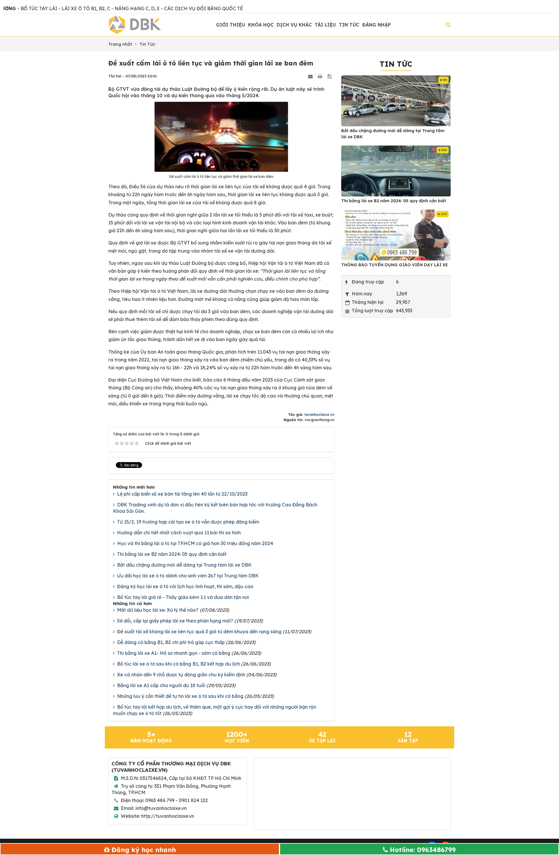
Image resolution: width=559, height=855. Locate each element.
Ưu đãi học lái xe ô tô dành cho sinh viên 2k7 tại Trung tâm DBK (188, 576)
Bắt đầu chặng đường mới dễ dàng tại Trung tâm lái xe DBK (184, 565)
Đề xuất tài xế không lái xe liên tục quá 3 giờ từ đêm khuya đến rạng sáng (199, 631)
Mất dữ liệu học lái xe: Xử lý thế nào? (158, 610)
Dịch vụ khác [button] (294, 25)
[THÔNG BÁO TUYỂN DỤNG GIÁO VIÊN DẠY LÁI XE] (397, 236)
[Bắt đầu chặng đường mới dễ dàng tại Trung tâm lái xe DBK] (397, 101)
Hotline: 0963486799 (423, 850)
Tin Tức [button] (349, 25)
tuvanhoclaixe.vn (319, 414)
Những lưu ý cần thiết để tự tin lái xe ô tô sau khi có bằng (180, 696)
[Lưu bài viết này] (330, 76)
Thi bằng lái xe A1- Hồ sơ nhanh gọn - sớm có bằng (173, 653)
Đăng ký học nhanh (144, 850)
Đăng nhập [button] (376, 25)
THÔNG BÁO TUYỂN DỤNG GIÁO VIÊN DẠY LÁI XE (394, 264)
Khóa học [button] (261, 25)
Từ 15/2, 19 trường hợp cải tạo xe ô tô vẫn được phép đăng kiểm (188, 522)
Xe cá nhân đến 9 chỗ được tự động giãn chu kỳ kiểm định (181, 674)
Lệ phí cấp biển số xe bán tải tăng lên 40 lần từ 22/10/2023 (182, 494)
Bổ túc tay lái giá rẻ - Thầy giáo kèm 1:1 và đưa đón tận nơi (183, 597)
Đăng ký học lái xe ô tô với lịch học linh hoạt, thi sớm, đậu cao (185, 586)
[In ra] (320, 76)
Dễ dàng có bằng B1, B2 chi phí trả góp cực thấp (171, 642)
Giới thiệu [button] (230, 25)
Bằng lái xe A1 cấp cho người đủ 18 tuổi (161, 685)
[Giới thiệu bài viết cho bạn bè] (311, 76)
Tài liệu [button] (325, 25)
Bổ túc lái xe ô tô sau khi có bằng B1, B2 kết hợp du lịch (178, 664)
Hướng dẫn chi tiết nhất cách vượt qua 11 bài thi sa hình (179, 532)
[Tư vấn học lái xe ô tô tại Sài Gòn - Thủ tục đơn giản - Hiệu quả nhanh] (134, 24)
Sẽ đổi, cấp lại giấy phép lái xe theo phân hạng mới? (175, 621)
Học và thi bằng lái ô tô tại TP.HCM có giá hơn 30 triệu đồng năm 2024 (195, 543)
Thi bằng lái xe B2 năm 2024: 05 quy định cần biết (172, 554)
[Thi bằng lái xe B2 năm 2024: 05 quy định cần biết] (397, 172)
